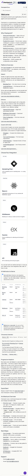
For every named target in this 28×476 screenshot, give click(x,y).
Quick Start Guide (19, 391)
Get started (20, 3)
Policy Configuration (8, 117)
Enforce (3, 99)
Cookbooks (6, 443)
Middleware (4, 308)
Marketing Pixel (7, 84)
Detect (3, 74)
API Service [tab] (20, 337)
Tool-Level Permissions (9, 137)
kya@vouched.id (10, 459)
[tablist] (14, 337)
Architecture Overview (8, 396)
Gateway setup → (13, 354)
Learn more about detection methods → (10, 96)
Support (3, 457)
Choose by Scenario (7, 334)
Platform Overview (7, 65)
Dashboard (5, 447)
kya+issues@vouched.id (13, 461)
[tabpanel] (14, 347)
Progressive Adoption (7, 359)
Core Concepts (7, 67)
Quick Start (4, 388)
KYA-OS (4, 315)
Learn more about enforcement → (9, 121)
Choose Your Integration (9, 153)
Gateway (4, 299)
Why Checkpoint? (7, 33)
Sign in (14, 3)
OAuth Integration (7, 140)
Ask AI (25, 14)
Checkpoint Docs (5, 7)
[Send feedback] (25, 473)
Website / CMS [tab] (5, 337)
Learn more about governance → (9, 148)
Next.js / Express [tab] (13, 337)
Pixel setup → (5, 354)
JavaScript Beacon (7, 86)
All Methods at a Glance (8, 271)
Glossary (21, 53)
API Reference (6, 451)
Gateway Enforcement (8, 109)
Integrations (6, 439)
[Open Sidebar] (26, 7)
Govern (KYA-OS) (6, 125)
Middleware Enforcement (9, 113)
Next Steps (4, 431)
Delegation (5, 133)
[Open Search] (24, 7)
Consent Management (8, 144)
